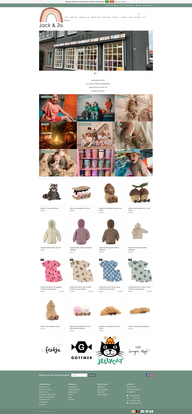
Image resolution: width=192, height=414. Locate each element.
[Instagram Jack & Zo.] (151, 375)
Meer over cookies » (120, 1)
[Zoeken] (138, 14)
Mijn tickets (101, 392)
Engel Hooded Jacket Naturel (51, 248)
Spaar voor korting (45, 389)
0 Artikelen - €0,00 (128, 5)
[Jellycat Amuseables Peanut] (52, 310)
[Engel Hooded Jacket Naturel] (52, 231)
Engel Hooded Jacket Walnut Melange (109, 249)
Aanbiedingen (72, 392)
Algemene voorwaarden (46, 397)
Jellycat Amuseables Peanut (50, 326)
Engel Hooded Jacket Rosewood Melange (81, 249)
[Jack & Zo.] (51, 17)
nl (40, 5)
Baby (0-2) (73, 17)
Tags (70, 397)
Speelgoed (106, 17)
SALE (144, 17)
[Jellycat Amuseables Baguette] (140, 310)
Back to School (135, 17)
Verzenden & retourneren (47, 394)
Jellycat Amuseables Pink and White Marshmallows (80, 327)
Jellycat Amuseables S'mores (80, 208)
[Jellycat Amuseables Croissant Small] (111, 310)
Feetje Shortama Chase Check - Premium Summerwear (110, 288)
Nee (112, 1)
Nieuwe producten (74, 389)
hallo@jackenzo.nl (135, 403)
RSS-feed (71, 399)
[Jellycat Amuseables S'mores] (81, 192)
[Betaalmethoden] (133, 411)
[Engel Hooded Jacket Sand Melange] (140, 231)
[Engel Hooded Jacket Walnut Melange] (111, 231)
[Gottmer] (82, 350)
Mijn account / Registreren (145, 5)
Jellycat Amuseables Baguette (138, 326)
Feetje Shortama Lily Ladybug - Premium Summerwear (51, 288)
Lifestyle (115, 17)
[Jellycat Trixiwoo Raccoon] (52, 192)
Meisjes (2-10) (95, 17)
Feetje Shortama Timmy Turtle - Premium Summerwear (139, 288)
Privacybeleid (43, 402)
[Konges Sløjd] (138, 350)
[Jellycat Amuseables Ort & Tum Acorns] (140, 192)
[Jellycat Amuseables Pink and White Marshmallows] (81, 310)
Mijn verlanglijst (103, 394)
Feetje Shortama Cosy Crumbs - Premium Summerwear (81, 288)
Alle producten (73, 387)
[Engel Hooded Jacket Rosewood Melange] (81, 231)
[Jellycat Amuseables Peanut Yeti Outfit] (111, 192)
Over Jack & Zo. (44, 387)
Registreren (101, 387)
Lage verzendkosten (113, 5)
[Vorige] (43, 50)
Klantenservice (43, 392)
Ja (107, 1)
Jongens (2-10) (84, 17)
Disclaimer (42, 404)
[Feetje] (53, 350)
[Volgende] (149, 50)
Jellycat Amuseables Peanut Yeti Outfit (110, 209)
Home (66, 17)
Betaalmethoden (44, 399)
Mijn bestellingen (103, 389)
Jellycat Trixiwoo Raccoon (50, 208)
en (42, 5)
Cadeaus (124, 17)
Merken (67, 20)
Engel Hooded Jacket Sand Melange (137, 249)
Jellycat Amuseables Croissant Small (109, 327)
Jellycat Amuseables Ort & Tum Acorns (139, 209)
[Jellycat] (110, 350)
